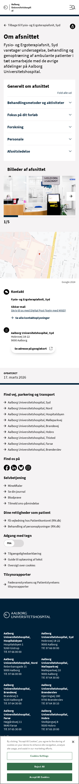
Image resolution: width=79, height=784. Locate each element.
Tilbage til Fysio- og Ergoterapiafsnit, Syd (34, 25)
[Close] (73, 742)
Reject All (39, 766)
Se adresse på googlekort (31, 348)
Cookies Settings (39, 755)
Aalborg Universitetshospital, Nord (30, 408)
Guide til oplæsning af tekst (25, 559)
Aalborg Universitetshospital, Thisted (31, 438)
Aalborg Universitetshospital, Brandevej (33, 426)
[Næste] (71, 196)
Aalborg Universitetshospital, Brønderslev (34, 449)
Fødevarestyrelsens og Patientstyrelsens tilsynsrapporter (33, 584)
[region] (39, 760)
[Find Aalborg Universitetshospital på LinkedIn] (14, 470)
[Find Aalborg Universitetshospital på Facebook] (7, 470)
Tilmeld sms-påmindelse (23, 503)
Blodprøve (14, 497)
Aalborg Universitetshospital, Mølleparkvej (35, 420)
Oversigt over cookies (21, 565)
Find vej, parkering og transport (29, 394)
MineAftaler (15, 486)
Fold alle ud (64, 93)
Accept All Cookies (39, 777)
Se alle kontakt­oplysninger (32, 318)
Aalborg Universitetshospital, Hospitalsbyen (36, 414)
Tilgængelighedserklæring (24, 553)
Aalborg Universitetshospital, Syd (29, 402)
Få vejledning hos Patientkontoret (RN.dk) (34, 520)
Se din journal (16, 491)
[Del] (72, 26)
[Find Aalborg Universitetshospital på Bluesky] (21, 470)
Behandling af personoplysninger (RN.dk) (34, 526)
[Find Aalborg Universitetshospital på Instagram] (28, 470)
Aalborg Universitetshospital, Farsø (30, 444)
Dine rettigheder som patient (27, 512)
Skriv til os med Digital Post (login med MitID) (38, 310)
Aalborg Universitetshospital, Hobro (31, 432)
